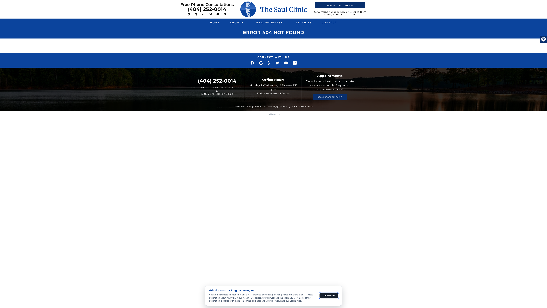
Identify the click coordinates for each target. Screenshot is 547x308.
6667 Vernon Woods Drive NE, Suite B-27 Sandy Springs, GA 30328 (340, 13)
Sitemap (257, 106)
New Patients (268, 22)
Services (303, 22)
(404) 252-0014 (207, 9)
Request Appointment (340, 5)
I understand (329, 295)
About (235, 22)
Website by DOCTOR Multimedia (295, 106)
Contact (329, 22)
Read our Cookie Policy (291, 300)
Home (215, 22)
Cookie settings (273, 114)
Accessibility (270, 106)
